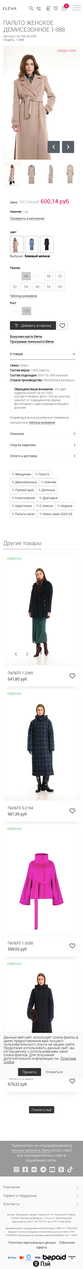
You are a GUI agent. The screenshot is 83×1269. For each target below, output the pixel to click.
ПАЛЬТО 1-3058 (20, 943)
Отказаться (54, 1072)
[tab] (42, 354)
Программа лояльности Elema (32, 341)
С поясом (46, 506)
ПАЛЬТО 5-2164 (20, 808)
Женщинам (22, 474)
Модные (66, 506)
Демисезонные (25, 482)
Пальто (43, 474)
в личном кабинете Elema (42, 1147)
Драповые (50, 498)
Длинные (48, 490)
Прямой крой (24, 490)
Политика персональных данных (32, 1242)
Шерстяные (23, 506)
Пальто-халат (24, 514)
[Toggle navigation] (76, 8)
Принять (29, 1072)
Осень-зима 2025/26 (57, 514)
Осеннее (50, 482)
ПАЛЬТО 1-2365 (20, 673)
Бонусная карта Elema (26, 336)
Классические (24, 498)
